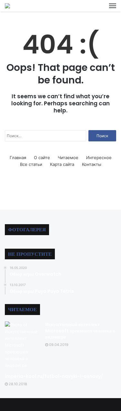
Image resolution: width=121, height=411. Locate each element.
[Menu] (112, 6)
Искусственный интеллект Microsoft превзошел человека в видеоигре (80, 330)
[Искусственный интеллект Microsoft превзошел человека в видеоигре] (22, 345)
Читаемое (68, 157)
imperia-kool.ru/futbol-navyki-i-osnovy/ (54, 376)
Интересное (99, 157)
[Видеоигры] (7, 5)
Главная (18, 157)
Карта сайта (62, 164)
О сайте (42, 157)
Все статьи (31, 164)
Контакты (91, 164)
